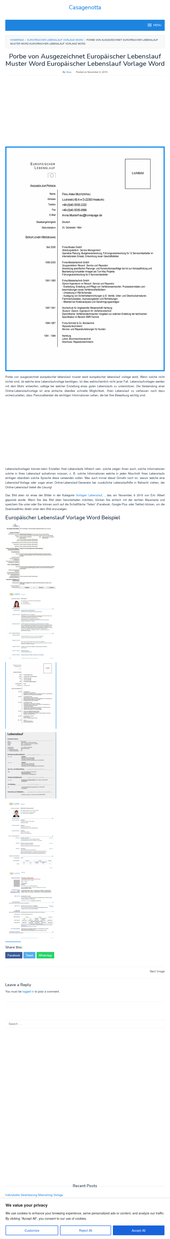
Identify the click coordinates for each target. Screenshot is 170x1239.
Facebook (14, 955)
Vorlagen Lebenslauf (89, 495)
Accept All (138, 1230)
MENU (157, 25)
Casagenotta (85, 7)
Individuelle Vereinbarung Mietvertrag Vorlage (34, 1195)
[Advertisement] (85, 113)
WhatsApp (45, 955)
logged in (28, 991)
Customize (32, 1230)
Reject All (85, 1230)
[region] (85, 1218)
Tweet (29, 955)
